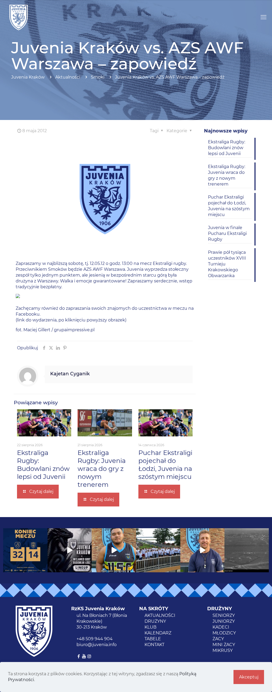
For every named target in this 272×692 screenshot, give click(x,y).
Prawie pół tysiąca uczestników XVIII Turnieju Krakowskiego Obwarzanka (227, 264)
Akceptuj (248, 677)
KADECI (220, 627)
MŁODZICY (224, 632)
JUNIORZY (223, 621)
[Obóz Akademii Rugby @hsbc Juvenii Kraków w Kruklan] (158, 550)
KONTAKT (154, 644)
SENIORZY (223, 615)
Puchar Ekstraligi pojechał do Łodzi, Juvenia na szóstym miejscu (165, 464)
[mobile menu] (263, 17)
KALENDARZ (157, 632)
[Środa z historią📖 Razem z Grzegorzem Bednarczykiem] (246, 550)
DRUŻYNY (155, 621)
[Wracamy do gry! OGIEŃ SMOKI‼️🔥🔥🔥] (70, 550)
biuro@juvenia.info (96, 644)
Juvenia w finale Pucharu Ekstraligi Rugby (227, 233)
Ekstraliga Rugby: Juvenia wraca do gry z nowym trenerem (102, 468)
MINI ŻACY (223, 644)
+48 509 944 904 (94, 638)
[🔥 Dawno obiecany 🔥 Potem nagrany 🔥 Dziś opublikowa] (202, 550)
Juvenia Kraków (28, 77)
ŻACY (218, 638)
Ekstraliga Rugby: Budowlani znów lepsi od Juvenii (43, 464)
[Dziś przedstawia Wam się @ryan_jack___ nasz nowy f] (114, 550)
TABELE (152, 638)
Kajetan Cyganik (70, 373)
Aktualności (67, 77)
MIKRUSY (222, 650)
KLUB (150, 627)
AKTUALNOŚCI (159, 615)
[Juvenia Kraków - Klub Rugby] (18, 17)
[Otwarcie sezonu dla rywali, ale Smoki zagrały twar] (25, 550)
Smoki (97, 77)
